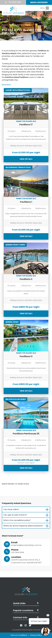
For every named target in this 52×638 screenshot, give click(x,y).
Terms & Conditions (18, 635)
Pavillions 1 (26, 201)
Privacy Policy (36, 635)
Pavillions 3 (26, 279)
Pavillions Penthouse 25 (26, 433)
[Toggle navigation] (44, 8)
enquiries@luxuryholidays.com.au (26, 545)
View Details (26, 159)
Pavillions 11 (26, 356)
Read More (6, 84)
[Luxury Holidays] (13, 10)
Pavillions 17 (26, 124)
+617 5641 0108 (14, 2)
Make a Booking (39, 2)
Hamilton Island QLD (26, 121)
